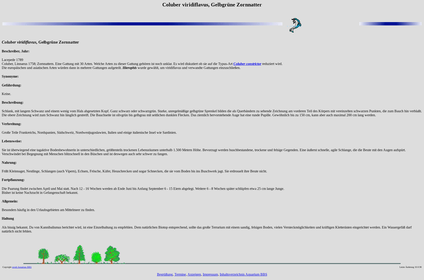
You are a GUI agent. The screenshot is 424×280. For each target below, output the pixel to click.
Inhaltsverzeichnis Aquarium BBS (243, 274)
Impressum (210, 274)
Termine (180, 274)
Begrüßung (165, 274)
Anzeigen (194, 274)
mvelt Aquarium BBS (22, 267)
